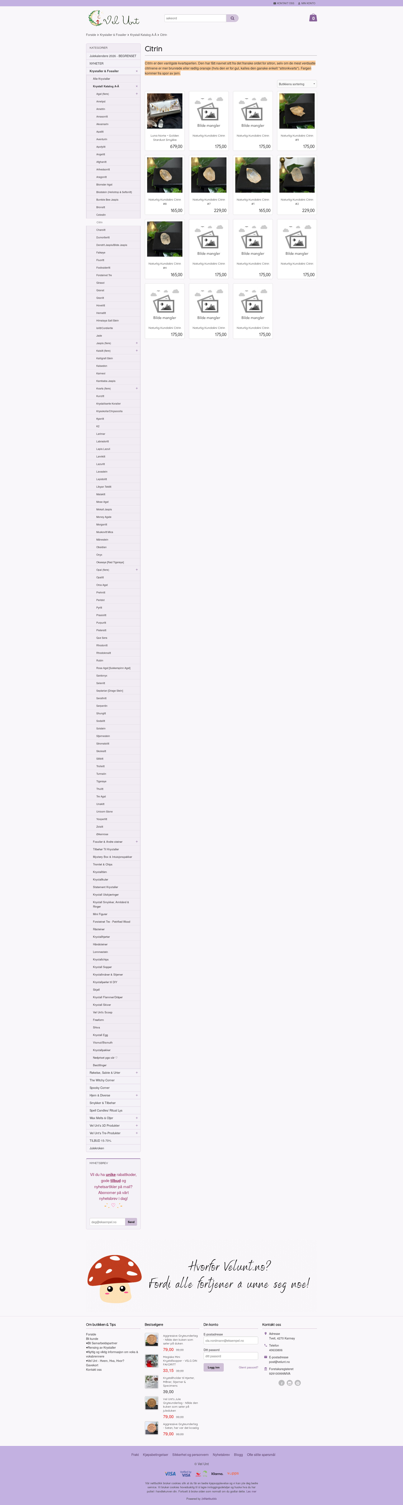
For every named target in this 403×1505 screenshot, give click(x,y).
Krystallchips (101, 959)
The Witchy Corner (102, 1080)
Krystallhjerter (101, 937)
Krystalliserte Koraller (108, 403)
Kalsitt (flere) (103, 350)
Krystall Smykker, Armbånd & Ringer (111, 904)
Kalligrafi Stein (104, 358)
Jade (99, 335)
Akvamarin (102, 124)
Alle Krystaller (101, 79)
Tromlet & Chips (103, 864)
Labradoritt (102, 441)
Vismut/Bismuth (103, 1042)
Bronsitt (100, 207)
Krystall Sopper (102, 967)
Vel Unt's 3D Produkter (105, 1125)
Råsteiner (99, 929)
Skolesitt (101, 751)
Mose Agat (102, 501)
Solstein (101, 728)
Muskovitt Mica (104, 532)
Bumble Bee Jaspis (107, 199)
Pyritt (99, 607)
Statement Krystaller (105, 887)
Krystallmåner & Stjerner (108, 974)
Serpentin (101, 705)
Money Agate (103, 517)
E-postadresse (213, 1334)
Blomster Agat (104, 184)
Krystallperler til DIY (105, 982)
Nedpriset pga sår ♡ (105, 1058)
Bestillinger (99, 1065)
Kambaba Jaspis (105, 381)
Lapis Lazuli (103, 449)
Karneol (100, 373)
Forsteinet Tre (104, 275)
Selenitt (100, 683)
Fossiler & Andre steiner (107, 842)
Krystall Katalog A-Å (106, 86)
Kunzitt (100, 396)
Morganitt (101, 524)
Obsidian (101, 547)
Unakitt (100, 804)
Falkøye (100, 252)
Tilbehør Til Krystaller (106, 849)
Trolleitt (100, 766)
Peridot (100, 600)
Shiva (96, 1027)
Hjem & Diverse (100, 1095)
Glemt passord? (248, 1367)
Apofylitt (100, 146)
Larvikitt (100, 456)
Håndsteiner (100, 944)
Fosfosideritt (103, 267)
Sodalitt (100, 720)
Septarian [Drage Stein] (109, 690)
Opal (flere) (102, 569)
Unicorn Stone (104, 811)
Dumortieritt (103, 237)
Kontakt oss (94, 1369)
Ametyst (100, 101)
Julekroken (97, 1148)
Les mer (251, 1491)
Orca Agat (102, 585)
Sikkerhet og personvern (190, 1454)
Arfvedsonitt (103, 169)
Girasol (100, 282)
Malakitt (100, 494)
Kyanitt (100, 418)
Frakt (135, 1454)
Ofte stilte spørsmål (261, 1454)
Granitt (100, 297)
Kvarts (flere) (103, 388)
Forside (91, 35)
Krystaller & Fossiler (104, 71)
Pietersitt (101, 630)
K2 (97, 426)
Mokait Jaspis (104, 509)
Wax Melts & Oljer (101, 1118)
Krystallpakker (101, 1050)
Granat (100, 290)
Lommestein (100, 952)
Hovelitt (100, 305)
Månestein (102, 539)
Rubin (99, 660)
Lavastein (101, 471)
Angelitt (100, 154)
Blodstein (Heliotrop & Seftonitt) (114, 192)
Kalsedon (101, 365)
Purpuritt (101, 622)
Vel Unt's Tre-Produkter (105, 1133)
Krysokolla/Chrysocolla (109, 411)
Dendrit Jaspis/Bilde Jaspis (111, 245)
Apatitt (99, 131)
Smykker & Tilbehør (103, 1103)
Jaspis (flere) (103, 343)
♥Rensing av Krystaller (101, 1347)
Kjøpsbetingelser (155, 1454)
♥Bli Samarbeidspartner (101, 1343)
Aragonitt (101, 177)
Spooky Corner (100, 1088)
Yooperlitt (101, 819)
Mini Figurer (100, 914)
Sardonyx (101, 675)
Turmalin (101, 773)
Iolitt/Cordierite (104, 328)
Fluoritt (100, 260)
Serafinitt (101, 698)
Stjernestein (103, 736)
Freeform (98, 1020)
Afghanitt (101, 161)
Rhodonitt (101, 645)
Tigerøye (101, 781)
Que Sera (101, 637)
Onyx (99, 554)
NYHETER (96, 63)
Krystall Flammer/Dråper (108, 997)
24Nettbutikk (209, 1499)
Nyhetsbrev (221, 1454)
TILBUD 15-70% (100, 1140)
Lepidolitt (101, 479)
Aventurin (101, 139)
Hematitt (101, 313)
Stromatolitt (102, 743)
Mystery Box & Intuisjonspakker (112, 857)
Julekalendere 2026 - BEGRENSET (113, 56)
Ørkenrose (102, 834)
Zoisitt (99, 826)
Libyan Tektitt (103, 486)
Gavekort (92, 1365)
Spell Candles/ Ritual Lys (106, 1110)
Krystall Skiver (102, 1005)
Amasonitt (102, 116)
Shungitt (101, 713)
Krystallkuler (100, 879)
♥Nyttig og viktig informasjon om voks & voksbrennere (112, 1354)
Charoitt (100, 229)
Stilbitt (99, 758)
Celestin (101, 214)
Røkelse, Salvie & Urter (105, 1072)
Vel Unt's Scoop (102, 1012)
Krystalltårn (100, 872)
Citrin (100, 222)
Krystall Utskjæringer (106, 894)
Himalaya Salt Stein (107, 320)
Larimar (100, 433)
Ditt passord (212, 1350)
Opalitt (100, 577)
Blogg (238, 1454)
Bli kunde (92, 1338)
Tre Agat (101, 796)
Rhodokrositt (103, 653)
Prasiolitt (101, 615)
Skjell (96, 990)
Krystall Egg (100, 1035)
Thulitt (99, 788)
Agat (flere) (102, 93)
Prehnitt (100, 592)
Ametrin (100, 109)
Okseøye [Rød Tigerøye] (110, 562)
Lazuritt (100, 464)
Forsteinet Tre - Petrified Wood (111, 922)
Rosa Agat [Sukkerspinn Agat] (113, 668)
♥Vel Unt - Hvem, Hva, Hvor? (105, 1361)
